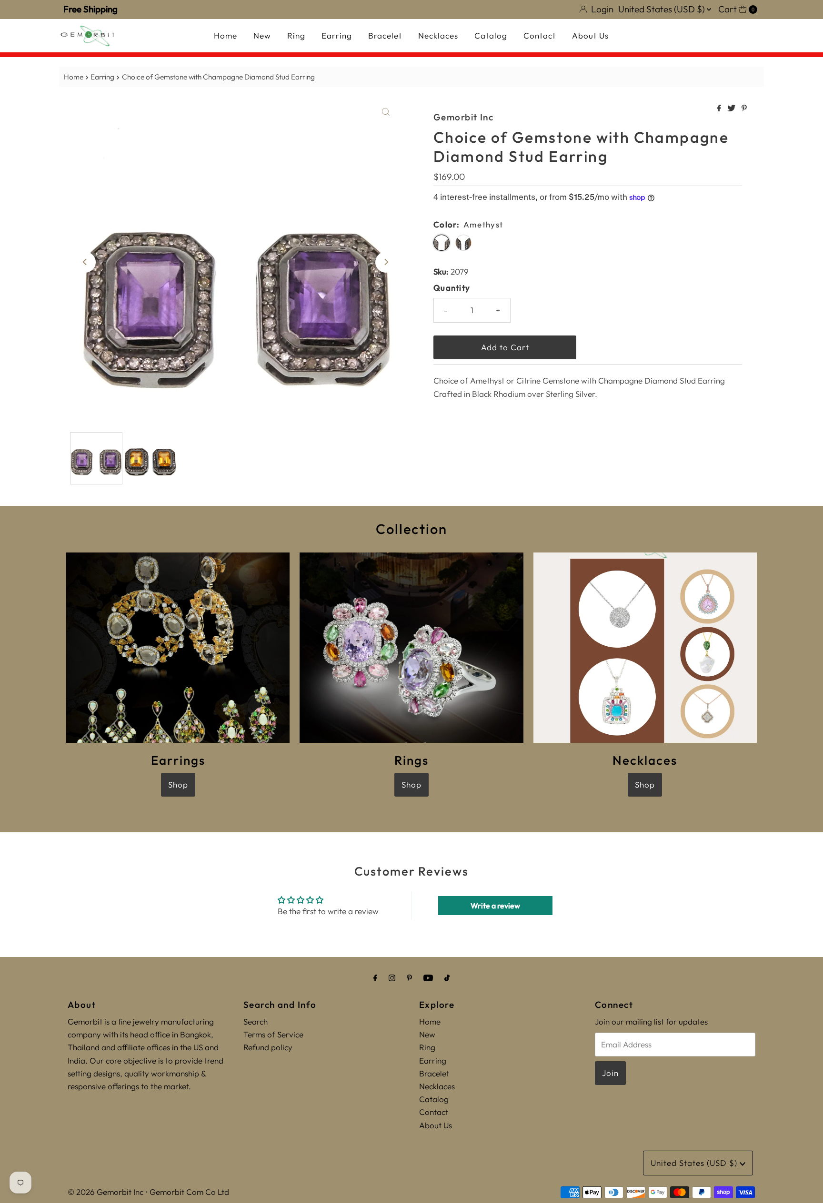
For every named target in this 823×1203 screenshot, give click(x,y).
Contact (539, 35)
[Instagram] (392, 977)
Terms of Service (273, 1034)
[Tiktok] (447, 977)
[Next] (385, 262)
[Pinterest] (409, 977)
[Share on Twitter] (732, 108)
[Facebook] (375, 977)
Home (225, 35)
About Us (590, 35)
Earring (336, 35)
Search (255, 1021)
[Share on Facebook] (720, 108)
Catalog (490, 35)
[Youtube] (428, 977)
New (262, 35)
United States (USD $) (662, 9)
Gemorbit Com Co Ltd (189, 1192)
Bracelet (385, 35)
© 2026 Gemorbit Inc (105, 1192)
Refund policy (267, 1047)
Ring (296, 35)
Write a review (495, 905)
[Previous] (85, 262)
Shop (178, 784)
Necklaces (438, 35)
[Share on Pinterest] (744, 108)
